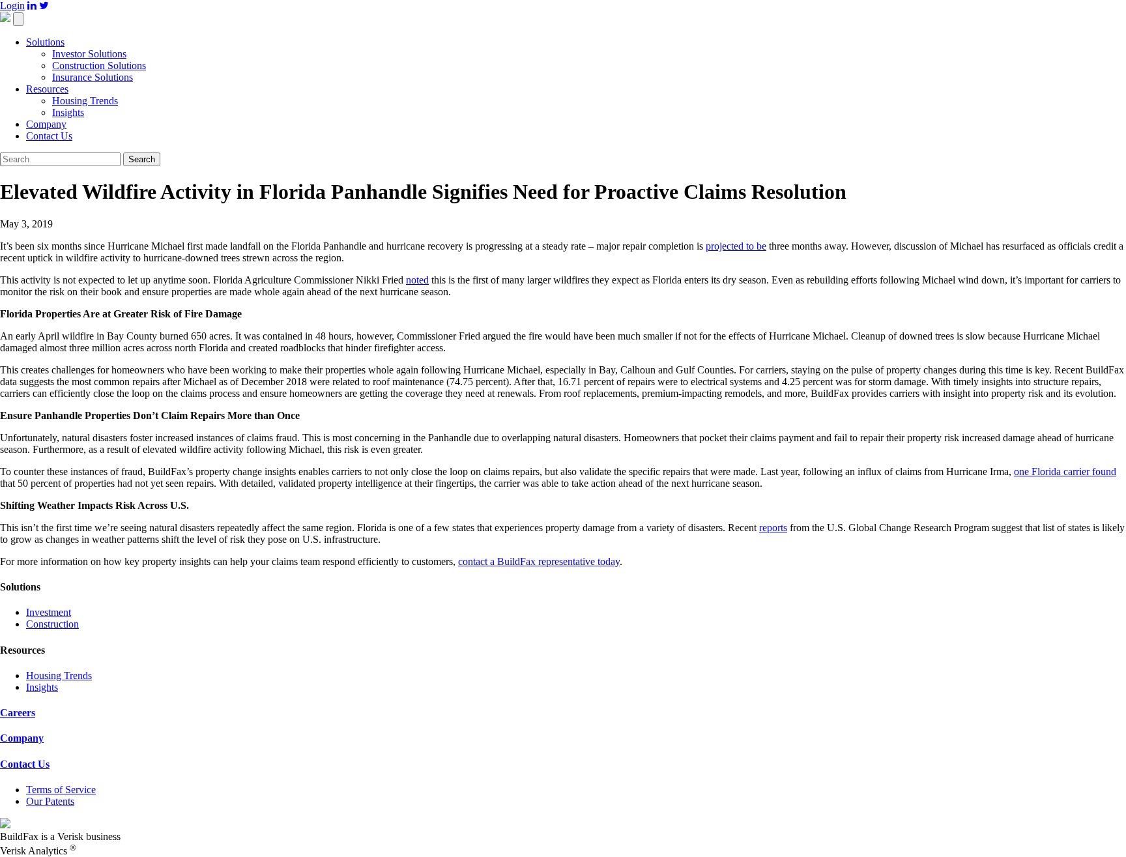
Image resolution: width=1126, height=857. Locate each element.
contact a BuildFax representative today (539, 561)
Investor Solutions (89, 53)
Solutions (45, 42)
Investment (48, 612)
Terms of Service (61, 789)
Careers (17, 712)
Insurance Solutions (92, 77)
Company (46, 124)
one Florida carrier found (1065, 471)
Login (12, 5)
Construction (52, 624)
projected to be (736, 246)
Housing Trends (85, 100)
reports (773, 527)
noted (417, 279)
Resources (47, 88)
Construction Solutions (99, 65)
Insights (68, 112)
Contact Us (49, 135)
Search (141, 159)
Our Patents (50, 801)
